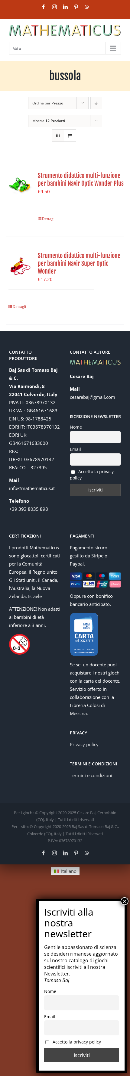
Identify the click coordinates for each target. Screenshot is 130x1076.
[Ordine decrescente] (96, 103)
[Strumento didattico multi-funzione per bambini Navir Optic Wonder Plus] (19, 185)
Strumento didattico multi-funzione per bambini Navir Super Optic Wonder (79, 263)
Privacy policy (84, 744)
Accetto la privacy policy (92, 475)
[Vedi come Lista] (70, 135)
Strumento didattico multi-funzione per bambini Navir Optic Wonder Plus (81, 179)
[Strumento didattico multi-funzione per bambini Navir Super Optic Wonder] (19, 265)
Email (75, 449)
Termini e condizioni (91, 775)
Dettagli (48, 218)
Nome (76, 427)
